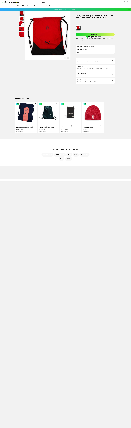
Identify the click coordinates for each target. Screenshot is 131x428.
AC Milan (69, 158)
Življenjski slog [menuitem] (29, 5)
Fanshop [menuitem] (10, 5)
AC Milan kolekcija (60, 154)
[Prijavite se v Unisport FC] (124, 2)
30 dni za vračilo (83, 49)
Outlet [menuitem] (50, 5)
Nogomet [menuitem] (4, 5)
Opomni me (94, 34)
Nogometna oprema (47, 154)
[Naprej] (68, 58)
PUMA (75, 154)
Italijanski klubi (84, 154)
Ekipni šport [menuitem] (37, 5)
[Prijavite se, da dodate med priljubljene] (35, 103)
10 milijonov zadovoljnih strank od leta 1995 (89, 52)
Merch (69, 154)
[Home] (10, 2)
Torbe (61, 158)
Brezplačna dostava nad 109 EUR (87, 46)
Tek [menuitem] (23, 5)
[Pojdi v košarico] (127, 2)
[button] (21, 18)
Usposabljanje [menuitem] (17, 5)
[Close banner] (129, 9)
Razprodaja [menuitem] (44, 5)
